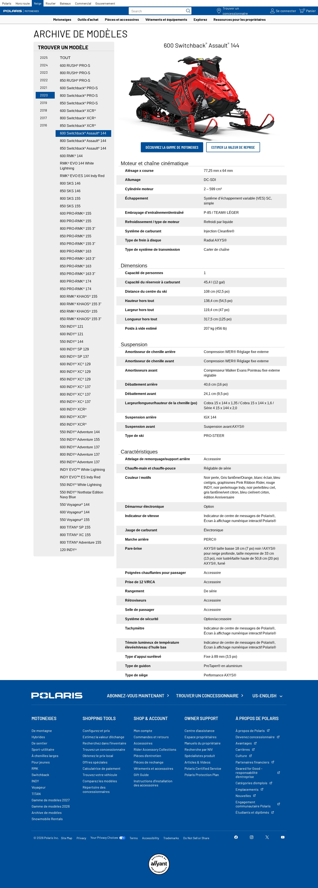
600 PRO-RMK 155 (75, 213)
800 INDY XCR (73, 417)
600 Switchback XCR (78, 111)
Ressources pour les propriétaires (240, 19)
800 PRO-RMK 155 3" (77, 228)
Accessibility (150, 838)
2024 (44, 65)
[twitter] (267, 838)
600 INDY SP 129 (74, 349)
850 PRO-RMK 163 (75, 266)
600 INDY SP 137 (74, 356)
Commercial (83, 3)
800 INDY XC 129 (75, 372)
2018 (43, 110)
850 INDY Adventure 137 (80, 462)
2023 (44, 72)
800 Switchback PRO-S (79, 95)
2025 (44, 57)
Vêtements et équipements (166, 19)
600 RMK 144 (71, 156)
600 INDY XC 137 (75, 387)
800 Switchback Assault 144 (83, 141)
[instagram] (251, 838)
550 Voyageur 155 (75, 520)
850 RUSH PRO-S (75, 80)
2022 (44, 80)
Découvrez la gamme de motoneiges (172, 147)
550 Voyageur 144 (75, 504)
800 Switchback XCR (78, 118)
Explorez (200, 19)
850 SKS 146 (70, 191)
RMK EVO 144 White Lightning (77, 165)
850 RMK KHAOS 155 (78, 311)
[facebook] (236, 838)
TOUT (65, 58)
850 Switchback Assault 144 (83, 148)
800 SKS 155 (70, 198)
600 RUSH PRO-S (75, 65)
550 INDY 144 (71, 341)
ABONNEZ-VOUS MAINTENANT (135, 695)
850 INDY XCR (73, 424)
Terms (134, 838)
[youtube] (282, 838)
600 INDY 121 (71, 334)
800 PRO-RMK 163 (75, 251)
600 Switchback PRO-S (79, 88)
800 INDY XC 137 (75, 394)
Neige (37, 3)
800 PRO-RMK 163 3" (77, 258)
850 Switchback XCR (78, 126)
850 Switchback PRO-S (79, 103)
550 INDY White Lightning (80, 485)
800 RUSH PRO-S (75, 73)
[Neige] (22, 11)
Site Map (66, 838)
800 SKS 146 (70, 183)
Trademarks (171, 838)
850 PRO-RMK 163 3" (77, 274)
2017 (43, 118)
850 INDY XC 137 (75, 402)
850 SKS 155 (70, 206)
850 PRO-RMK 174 (75, 289)
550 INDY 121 (71, 326)
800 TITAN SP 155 (75, 527)
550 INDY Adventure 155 (80, 439)
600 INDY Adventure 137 (80, 447)
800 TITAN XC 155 (75, 535)
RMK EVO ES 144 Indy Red (82, 176)
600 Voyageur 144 (75, 512)
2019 (43, 103)
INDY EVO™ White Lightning (82, 469)
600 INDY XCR (73, 409)
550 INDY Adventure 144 (80, 432)
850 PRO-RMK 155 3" (77, 244)
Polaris (6, 3)
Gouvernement (105, 3)
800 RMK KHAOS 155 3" (80, 304)
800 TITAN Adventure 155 (80, 542)
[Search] (187, 10)
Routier (51, 3)
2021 (43, 87)
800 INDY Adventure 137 (80, 454)
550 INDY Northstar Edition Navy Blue (81, 494)
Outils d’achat (88, 19)
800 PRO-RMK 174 (75, 281)
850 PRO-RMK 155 (75, 236)
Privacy (81, 838)
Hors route (23, 3)
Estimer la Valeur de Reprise (233, 147)
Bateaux (65, 3)
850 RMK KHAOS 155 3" (80, 319)
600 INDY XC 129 (75, 364)
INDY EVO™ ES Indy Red (80, 477)
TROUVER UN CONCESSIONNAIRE (207, 695)
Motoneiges (62, 19)
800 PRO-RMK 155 (75, 221)
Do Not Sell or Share (196, 838)
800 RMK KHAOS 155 (78, 296)
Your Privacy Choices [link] (104, 837)
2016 (43, 125)
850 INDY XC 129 (75, 379)
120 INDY (68, 550)
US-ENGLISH (264, 695)
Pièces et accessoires (122, 19)
